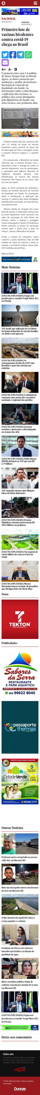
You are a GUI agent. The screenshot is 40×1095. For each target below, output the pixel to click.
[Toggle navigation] (35, 3)
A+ (4, 69)
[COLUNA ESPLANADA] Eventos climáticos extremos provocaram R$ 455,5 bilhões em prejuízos (18, 522)
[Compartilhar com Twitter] (5, 54)
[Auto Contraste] (15, 69)
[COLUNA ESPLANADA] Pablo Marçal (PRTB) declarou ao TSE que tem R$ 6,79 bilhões (19, 461)
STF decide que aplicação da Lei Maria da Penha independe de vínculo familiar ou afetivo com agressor (20, 331)
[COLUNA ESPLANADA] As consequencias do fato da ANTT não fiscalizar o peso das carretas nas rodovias (18, 364)
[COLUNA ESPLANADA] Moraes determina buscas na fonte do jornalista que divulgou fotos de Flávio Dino (20, 586)
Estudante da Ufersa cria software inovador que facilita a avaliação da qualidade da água (18, 951)
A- (10, 69)
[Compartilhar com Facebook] (12, 54)
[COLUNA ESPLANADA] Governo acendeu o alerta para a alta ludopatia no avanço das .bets (19, 429)
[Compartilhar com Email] (5, 62)
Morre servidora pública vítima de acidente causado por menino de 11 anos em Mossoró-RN (20, 984)
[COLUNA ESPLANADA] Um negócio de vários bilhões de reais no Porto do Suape (20, 554)
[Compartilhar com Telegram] (20, 54)
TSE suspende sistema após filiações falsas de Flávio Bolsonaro (18, 492)
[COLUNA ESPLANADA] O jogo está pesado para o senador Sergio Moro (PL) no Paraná (20, 298)
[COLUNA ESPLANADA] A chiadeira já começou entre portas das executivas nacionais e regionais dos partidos (19, 397)
